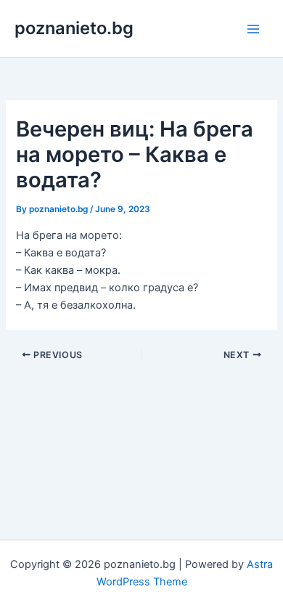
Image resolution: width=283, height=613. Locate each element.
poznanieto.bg (74, 27)
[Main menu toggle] (253, 29)
